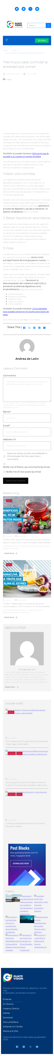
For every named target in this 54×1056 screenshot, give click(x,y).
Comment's (9, 375)
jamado (8, 536)
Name (7, 411)
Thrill (19, 753)
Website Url (9, 439)
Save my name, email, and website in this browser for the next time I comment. (27, 456)
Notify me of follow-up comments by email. (26, 467)
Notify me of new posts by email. (23, 471)
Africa (11, 712)
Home (5, 50)
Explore (11, 753)
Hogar (14, 50)
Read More (9, 553)
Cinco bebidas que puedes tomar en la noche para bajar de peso (26, 311)
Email (6, 425)
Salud (9, 501)
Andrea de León (12, 74)
